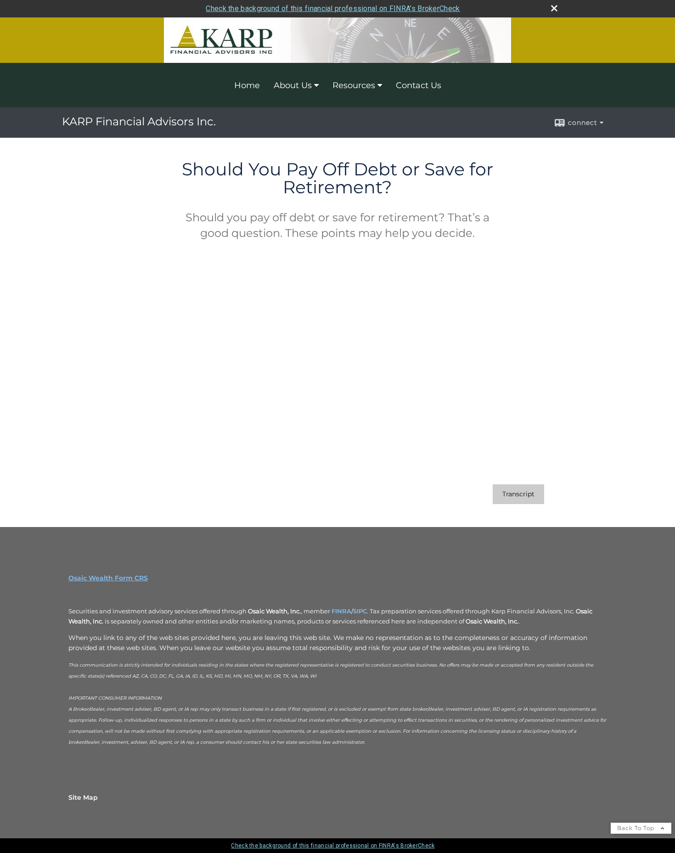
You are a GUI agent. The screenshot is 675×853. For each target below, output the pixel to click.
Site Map (83, 797)
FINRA (341, 611)
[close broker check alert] (554, 8)
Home (247, 85)
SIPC (360, 611)
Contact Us (418, 85)
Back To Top (636, 828)
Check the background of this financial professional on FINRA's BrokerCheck (333, 8)
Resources (353, 85)
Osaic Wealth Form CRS (108, 578)
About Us (293, 85)
